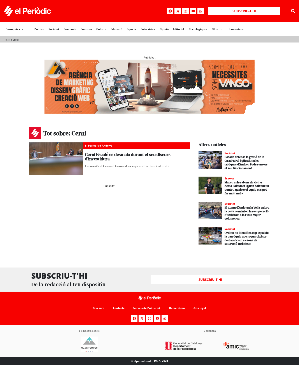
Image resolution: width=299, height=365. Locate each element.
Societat (54, 29)
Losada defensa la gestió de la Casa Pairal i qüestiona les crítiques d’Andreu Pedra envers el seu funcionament (246, 162)
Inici (7, 39)
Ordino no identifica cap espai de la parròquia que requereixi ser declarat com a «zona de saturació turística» (247, 238)
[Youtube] (193, 11)
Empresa (86, 29)
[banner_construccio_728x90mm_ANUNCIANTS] (109, 206)
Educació (116, 29)
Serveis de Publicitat (146, 308)
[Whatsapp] (200, 11)
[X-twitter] (177, 11)
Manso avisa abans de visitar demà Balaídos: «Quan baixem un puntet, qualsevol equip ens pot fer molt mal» (247, 187)
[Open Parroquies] (22, 29)
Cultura (101, 29)
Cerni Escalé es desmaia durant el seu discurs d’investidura (128, 156)
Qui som (98, 308)
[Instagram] (185, 11)
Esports (131, 29)
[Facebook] (170, 11)
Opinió (164, 29)
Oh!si (215, 29)
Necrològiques (197, 29)
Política (39, 29)
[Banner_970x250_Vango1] (149, 112)
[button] (293, 11)
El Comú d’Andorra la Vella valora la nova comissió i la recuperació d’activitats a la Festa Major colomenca (247, 213)
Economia (69, 29)
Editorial (178, 29)
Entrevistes (148, 29)
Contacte (119, 308)
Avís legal (199, 308)
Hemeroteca (235, 29)
